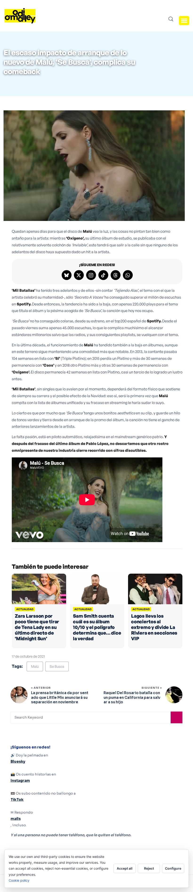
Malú (35, 666)
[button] (184, 20)
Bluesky (18, 761)
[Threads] (116, 275)
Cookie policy (19, 880)
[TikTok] (103, 275)
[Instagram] (91, 275)
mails (16, 818)
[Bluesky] (67, 275)
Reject (149, 868)
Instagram (20, 780)
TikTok (17, 799)
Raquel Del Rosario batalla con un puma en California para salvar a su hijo (132, 697)
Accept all (125, 868)
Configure (173, 868)
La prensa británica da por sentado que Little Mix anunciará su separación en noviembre (59, 697)
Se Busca (57, 666)
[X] (79, 275)
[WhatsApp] (128, 275)
